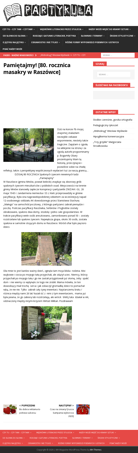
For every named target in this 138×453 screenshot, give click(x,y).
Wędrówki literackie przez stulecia (60, 29)
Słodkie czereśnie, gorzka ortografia (112, 119)
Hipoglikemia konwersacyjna (108, 136)
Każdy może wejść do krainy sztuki (109, 29)
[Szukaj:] (118, 55)
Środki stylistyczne (121, 35)
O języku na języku (13, 42)
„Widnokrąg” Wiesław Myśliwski (110, 130)
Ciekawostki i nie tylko (44, 42)
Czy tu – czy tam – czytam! (18, 29)
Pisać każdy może (12, 49)
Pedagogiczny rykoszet (105, 125)
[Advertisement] (46, 104)
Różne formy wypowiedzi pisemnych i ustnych (92, 42)
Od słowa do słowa (14, 35)
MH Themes (95, 449)
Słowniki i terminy (91, 35)
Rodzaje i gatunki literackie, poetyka (54, 35)
